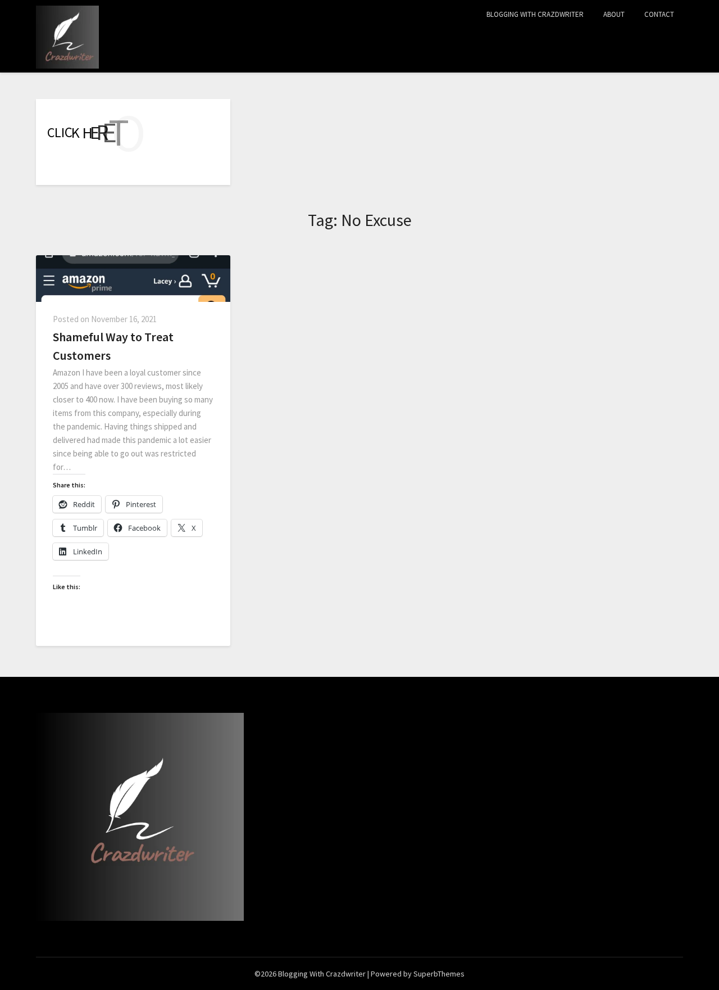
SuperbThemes (439, 974)
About (614, 14)
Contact (659, 14)
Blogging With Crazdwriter (535, 14)
